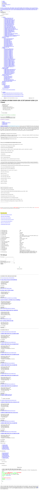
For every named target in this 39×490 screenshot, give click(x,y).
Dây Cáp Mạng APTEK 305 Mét (6, 320)
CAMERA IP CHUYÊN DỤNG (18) (10, 28)
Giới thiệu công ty (5, 444)
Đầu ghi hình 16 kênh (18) (8, 42)
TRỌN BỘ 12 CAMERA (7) (8, 56)
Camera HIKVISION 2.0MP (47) (9, 20)
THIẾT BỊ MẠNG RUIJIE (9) (9, 73)
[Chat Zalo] (37, 487)
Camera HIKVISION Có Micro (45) (9, 27)
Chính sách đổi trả (5, 445)
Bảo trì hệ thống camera (5, 456)
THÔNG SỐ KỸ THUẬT (6, 122)
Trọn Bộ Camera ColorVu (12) (8, 66)
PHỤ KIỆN (4, 82)
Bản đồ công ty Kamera (5, 449)
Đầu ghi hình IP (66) (7, 40)
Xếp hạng (1, 262)
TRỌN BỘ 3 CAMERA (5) (8, 51)
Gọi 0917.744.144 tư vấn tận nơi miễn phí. (8, 89)
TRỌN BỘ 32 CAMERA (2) (8, 58)
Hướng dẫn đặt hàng (5, 454)
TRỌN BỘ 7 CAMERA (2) (8, 54)
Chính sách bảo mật (5, 446)
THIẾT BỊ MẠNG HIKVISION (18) (10, 69)
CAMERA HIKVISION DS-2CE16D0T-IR (8, 364)
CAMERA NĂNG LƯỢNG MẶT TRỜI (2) (11, 33)
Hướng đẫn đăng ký (5, 453)
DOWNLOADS (4, 123)
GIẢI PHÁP (4, 83)
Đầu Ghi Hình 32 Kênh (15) (8, 44)
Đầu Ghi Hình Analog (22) (8, 39)
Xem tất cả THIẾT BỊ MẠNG (6, 74)
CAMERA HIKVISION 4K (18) (9, 24)
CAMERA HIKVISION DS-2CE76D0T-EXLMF (9, 433)
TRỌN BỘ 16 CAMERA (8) (8, 57)
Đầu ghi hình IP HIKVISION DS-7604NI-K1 (9, 310)
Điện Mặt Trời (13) (7, 78)
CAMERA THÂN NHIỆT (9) (8, 34)
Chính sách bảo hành (5, 447)
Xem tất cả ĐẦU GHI (5, 47)
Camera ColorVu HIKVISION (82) (9, 26)
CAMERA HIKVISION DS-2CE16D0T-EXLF (9, 344)
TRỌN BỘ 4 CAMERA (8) (8, 52)
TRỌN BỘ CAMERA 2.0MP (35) (9, 62)
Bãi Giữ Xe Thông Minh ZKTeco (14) (10, 80)
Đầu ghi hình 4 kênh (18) (8, 41)
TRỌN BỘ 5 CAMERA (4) (8, 53)
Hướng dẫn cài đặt (7, 87)
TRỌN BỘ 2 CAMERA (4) (8, 50)
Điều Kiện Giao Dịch (5, 448)
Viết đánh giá (7, 119)
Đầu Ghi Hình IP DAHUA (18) (9, 46)
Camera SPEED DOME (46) (8, 25)
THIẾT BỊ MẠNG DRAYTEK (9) (9, 70)
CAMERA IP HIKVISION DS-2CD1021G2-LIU (9, 402)
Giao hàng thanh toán (5, 455)
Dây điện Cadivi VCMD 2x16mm (7, 290)
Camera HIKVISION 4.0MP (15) (9, 21)
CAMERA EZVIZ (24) (7, 32)
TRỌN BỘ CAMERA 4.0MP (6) (9, 63)
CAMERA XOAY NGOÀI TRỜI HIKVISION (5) (12, 35)
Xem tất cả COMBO (5, 67)
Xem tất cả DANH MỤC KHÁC (7, 81)
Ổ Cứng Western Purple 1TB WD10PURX (8, 279)
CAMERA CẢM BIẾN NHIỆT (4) (9, 31)
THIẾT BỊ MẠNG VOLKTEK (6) (9, 72)
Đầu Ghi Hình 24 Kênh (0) (8, 43)
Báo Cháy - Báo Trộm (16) (8, 76)
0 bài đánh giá (2, 119)
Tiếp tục (2, 263)
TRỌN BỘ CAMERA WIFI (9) (9, 60)
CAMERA (4, 17)
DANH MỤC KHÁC (5, 75)
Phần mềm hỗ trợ (6, 86)
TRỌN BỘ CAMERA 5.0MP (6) (9, 64)
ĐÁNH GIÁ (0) (4, 124)
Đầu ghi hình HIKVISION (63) (9, 38)
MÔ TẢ (3, 121)
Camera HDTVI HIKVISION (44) (9, 19)
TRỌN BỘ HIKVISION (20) (8, 49)
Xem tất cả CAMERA (5, 36)
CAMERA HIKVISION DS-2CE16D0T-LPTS (9, 375)
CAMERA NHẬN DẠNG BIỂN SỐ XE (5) (11, 29)
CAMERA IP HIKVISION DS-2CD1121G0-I (9, 412)
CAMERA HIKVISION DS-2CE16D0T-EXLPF (9, 354)
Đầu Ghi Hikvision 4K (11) (8, 45)
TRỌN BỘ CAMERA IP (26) (8, 48)
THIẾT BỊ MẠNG (5, 68)
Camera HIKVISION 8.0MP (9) (9, 23)
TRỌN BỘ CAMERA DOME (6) (9, 61)
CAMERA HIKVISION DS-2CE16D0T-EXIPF (9, 333)
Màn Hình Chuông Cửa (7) (8, 77)
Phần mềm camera (7, 85)
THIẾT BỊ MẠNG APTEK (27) (9, 71)
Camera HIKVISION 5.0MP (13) (9, 22)
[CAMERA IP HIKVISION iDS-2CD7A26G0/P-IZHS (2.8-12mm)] (12, 94)
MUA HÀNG (8, 117)
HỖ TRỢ (3, 84)
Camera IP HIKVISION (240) (8, 18)
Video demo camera (5, 457)
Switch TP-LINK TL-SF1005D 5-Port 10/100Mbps (10, 299)
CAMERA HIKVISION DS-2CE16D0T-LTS (9, 385)
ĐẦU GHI (4, 37)
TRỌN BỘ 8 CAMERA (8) (8, 55)
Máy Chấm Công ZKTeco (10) (9, 79)
